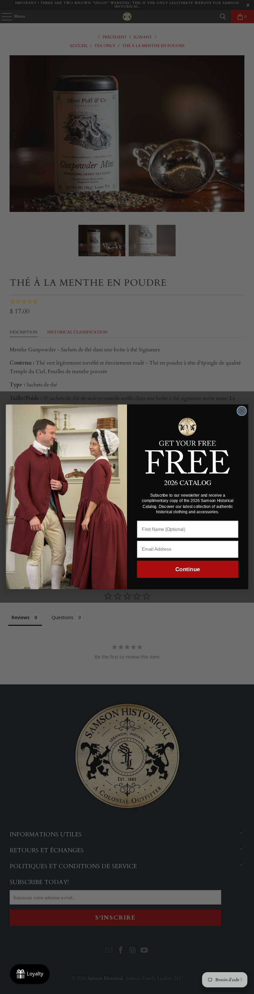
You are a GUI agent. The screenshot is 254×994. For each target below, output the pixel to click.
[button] (187, 445)
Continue (187, 569)
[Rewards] (30, 974)
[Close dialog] (241, 411)
